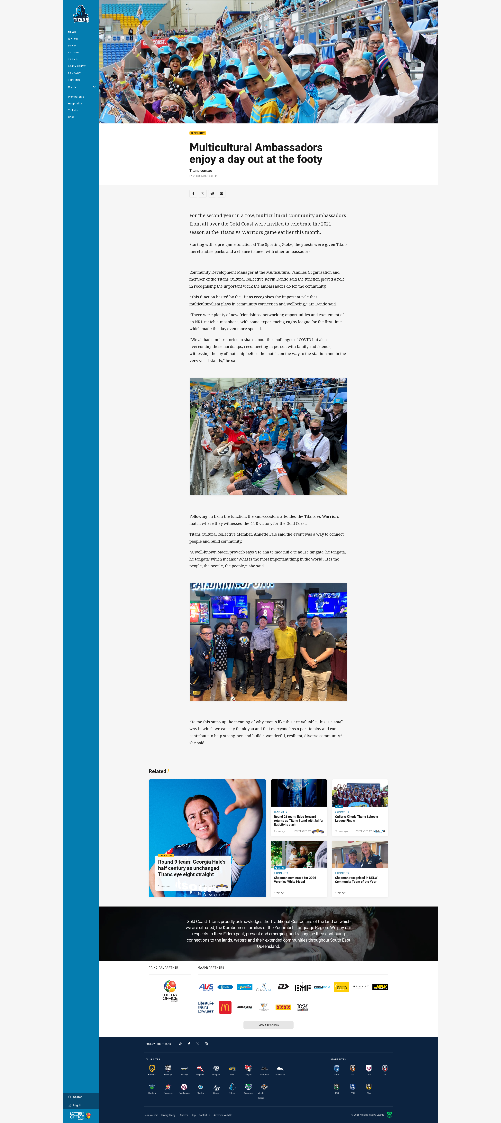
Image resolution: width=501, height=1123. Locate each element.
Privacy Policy (168, 1115)
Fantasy (74, 73)
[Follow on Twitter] (197, 1043)
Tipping (74, 79)
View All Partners (269, 1025)
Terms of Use (151, 1115)
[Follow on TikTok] (180, 1043)
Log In (77, 1105)
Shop (71, 117)
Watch (73, 38)
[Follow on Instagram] (206, 1043)
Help (193, 1115)
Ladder (73, 52)
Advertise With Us (223, 1115)
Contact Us (204, 1115)
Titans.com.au (200, 170)
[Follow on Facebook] (189, 1043)
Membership (76, 96)
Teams (73, 59)
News (72, 31)
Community (77, 66)
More (72, 86)
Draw (72, 45)
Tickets (73, 110)
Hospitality (75, 103)
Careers (184, 1115)
